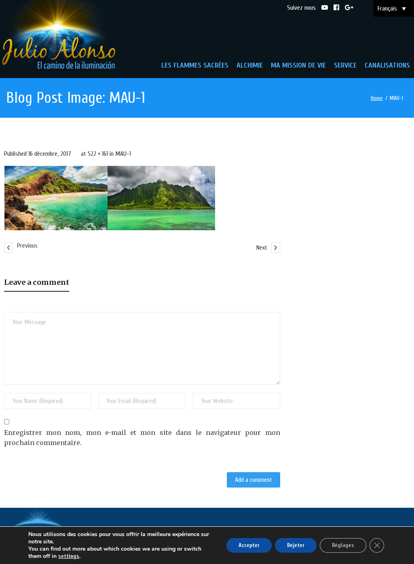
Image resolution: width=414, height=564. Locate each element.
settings (68, 556)
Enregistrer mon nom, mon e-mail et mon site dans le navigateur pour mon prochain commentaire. (142, 437)
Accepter (249, 545)
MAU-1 (123, 153)
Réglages (343, 545)
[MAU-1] (109, 198)
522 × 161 (98, 153)
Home (377, 98)
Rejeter (295, 545)
